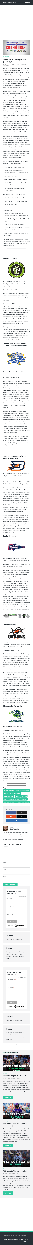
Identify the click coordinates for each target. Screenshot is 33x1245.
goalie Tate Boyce (14, 125)
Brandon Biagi (8, 1078)
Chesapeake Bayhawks (12, 706)
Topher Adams (8, 1126)
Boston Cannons (9, 536)
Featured (24, 796)
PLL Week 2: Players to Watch (15, 1171)
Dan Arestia (7, 64)
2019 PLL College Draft (10, 163)
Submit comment (10, 884)
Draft (17, 796)
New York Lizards (10, 259)
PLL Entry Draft (23, 123)
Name (5, 862)
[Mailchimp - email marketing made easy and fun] (16, 925)
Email (5, 869)
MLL (5, 799)
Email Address (11, 899)
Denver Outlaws (9, 624)
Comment (5, 846)
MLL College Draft (13, 799)
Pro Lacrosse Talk (7, 1235)
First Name (10, 907)
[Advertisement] (16, 23)
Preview (7, 56)
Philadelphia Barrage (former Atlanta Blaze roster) (15, 457)
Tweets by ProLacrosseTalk (14, 939)
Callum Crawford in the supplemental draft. (15, 747)
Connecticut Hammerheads (12, 793)
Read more (8, 1097)
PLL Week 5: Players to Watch (15, 1123)
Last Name (10, 914)
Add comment (6, 65)
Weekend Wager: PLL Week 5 (14, 1076)
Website (5, 876)
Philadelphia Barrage (22, 802)
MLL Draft (24, 799)
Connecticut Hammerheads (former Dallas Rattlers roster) (15, 345)
